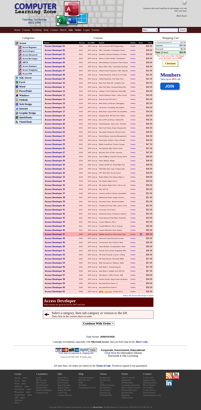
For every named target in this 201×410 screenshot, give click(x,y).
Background (105, 377)
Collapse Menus (64, 395)
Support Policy (149, 380)
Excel (17, 380)
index (24, 378)
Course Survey (149, 390)
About (103, 374)
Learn (18, 374)
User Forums (63, 382)
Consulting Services (87, 387)
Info (60, 374)
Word (17, 383)
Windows (18, 386)
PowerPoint (19, 389)
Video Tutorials (128, 377)
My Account (41, 380)
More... (18, 403)
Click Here (110, 353)
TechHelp (37, 30)
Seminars (18, 400)
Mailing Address (150, 382)
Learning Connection (131, 385)
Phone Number (149, 385)
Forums (95, 30)
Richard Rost (105, 387)
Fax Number (148, 387)
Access (17, 378)
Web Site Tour (84, 380)
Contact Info (148, 377)
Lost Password (42, 385)
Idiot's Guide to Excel (131, 387)
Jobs (101, 382)
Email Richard (149, 392)
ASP (16, 397)
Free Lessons (105, 390)
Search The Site (64, 390)
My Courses (41, 382)
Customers (42, 374)
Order (125, 374)
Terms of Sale (103, 365)
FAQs (81, 382)
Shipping (125, 395)
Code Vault (62, 392)
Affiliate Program (107, 385)
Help (46, 30)
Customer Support (86, 377)
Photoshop (19, 392)
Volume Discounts (129, 390)
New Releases (63, 380)
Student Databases (44, 390)
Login (38, 377)
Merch (63, 30)
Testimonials (105, 380)
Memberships (42, 387)
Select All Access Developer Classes (138, 295)
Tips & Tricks (63, 387)
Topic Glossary (64, 385)
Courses (26, 30)
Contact (54, 30)
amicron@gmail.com (152, 395)
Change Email (42, 392)
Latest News (63, 377)
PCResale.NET (106, 395)
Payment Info (127, 392)
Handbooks (126, 380)
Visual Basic (20, 395)
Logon (86, 30)
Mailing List (105, 392)
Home (17, 30)
